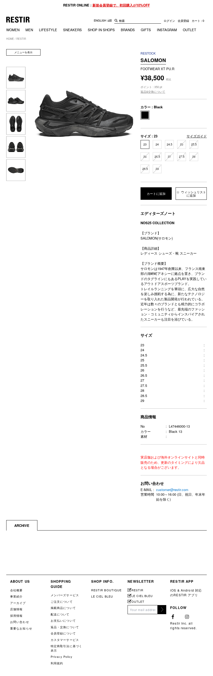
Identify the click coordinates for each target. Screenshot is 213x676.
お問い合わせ (19, 622)
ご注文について (62, 601)
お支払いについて (63, 620)
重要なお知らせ (21, 628)
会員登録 (183, 20)
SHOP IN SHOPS (101, 29)
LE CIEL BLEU (102, 596)
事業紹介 (16, 596)
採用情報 (16, 615)
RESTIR (137, 590)
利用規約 (57, 663)
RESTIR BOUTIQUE (106, 590)
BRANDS (128, 29)
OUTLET (189, 29)
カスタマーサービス (65, 640)
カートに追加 (156, 193)
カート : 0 (198, 20)
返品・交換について (65, 627)
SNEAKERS (72, 29)
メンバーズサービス (65, 595)
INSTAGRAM (167, 29)
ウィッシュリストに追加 (193, 193)
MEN (29, 29)
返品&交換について (153, 91)
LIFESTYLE (48, 29)
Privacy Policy (62, 656)
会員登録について (63, 633)
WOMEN (12, 29)
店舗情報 (16, 609)
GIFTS (146, 29)
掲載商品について (63, 608)
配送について (60, 614)
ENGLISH (100, 20)
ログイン (169, 20)
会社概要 (16, 590)
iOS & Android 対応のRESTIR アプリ (186, 592)
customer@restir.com (172, 489)
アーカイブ (18, 603)
